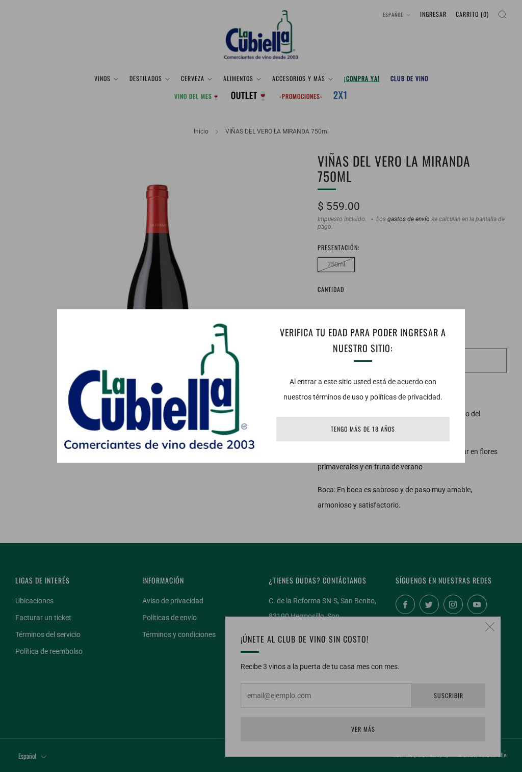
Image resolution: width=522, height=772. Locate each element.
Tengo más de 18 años (363, 428)
